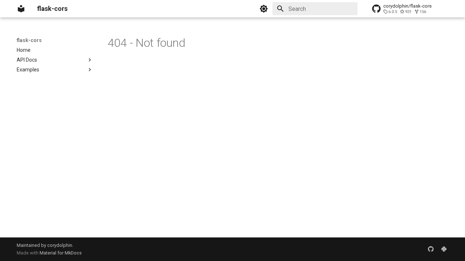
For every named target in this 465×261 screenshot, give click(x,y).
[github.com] (431, 249)
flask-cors (29, 40)
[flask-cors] (21, 8)
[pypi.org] (444, 249)
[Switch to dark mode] (263, 8)
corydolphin (59, 245)
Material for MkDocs (61, 253)
